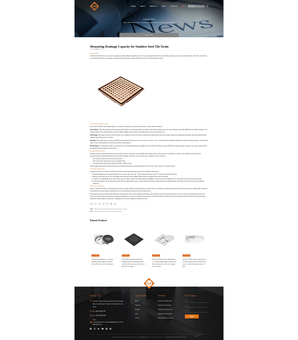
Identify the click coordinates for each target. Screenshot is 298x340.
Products (137, 309)
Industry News (136, 22)
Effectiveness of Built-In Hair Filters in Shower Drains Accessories (110, 209)
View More (95, 255)
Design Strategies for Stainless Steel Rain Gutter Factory (108, 211)
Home (133, 6)
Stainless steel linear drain (165, 309)
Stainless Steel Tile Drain (98, 56)
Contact (173, 6)
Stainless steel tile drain (164, 305)
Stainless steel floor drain (165, 301)
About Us (137, 305)
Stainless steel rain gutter (165, 313)
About (142, 6)
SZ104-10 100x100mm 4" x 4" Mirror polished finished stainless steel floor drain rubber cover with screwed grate (102, 262)
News (163, 6)
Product (153, 6)
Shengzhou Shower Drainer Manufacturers (175, 337)
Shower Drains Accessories (165, 318)
